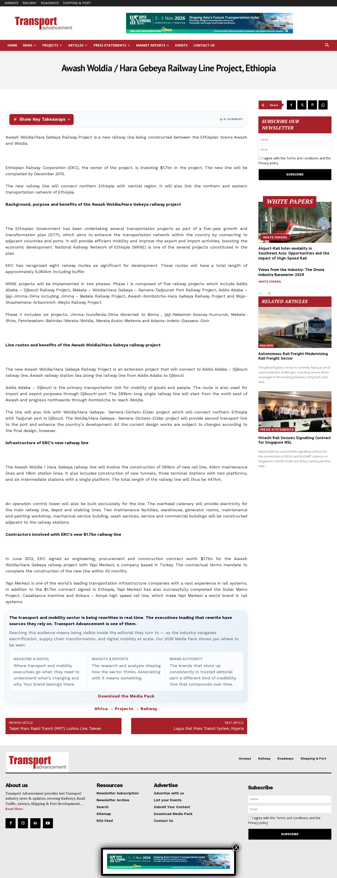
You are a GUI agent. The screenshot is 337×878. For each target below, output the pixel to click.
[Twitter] (302, 104)
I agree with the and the (294, 160)
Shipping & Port (77, 3)
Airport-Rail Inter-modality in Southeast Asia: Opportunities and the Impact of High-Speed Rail (293, 253)
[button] (326, 46)
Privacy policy (268, 163)
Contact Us (204, 45)
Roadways (50, 3)
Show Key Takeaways (42, 119)
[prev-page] (261, 293)
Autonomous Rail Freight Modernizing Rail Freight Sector (293, 356)
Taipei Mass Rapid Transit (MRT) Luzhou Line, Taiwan (55, 728)
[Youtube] (48, 823)
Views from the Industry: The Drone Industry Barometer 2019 (291, 272)
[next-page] (268, 293)
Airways (11, 3)
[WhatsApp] (323, 104)
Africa (101, 708)
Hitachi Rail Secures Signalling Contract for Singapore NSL (294, 440)
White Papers (275, 237)
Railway (29, 3)
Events (181, 45)
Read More (14, 809)
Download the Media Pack (126, 696)
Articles (75, 45)
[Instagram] (23, 823)
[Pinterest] (312, 104)
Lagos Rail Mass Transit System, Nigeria (209, 728)
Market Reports (150, 45)
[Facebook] (291, 104)
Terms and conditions (302, 158)
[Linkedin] (35, 823)
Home (12, 45)
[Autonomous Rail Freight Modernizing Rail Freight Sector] (295, 327)
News (27, 45)
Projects (50, 45)
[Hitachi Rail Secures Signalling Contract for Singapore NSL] (295, 411)
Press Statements (110, 45)
